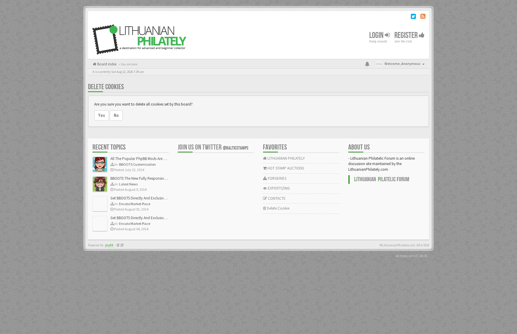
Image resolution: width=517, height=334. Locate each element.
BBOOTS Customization (137, 164)
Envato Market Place (134, 204)
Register (406, 35)
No (116, 115)
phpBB (109, 245)
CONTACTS (276, 198)
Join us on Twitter (213, 147)
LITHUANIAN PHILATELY (286, 158)
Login (377, 35)
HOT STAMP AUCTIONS (285, 168)
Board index (106, 64)
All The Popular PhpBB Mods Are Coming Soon (148, 158)
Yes (101, 115)
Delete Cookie (277, 208)
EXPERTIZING (278, 188)
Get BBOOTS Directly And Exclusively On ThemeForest (153, 198)
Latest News (128, 184)
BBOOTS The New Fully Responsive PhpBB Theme (149, 178)
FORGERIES (276, 178)
